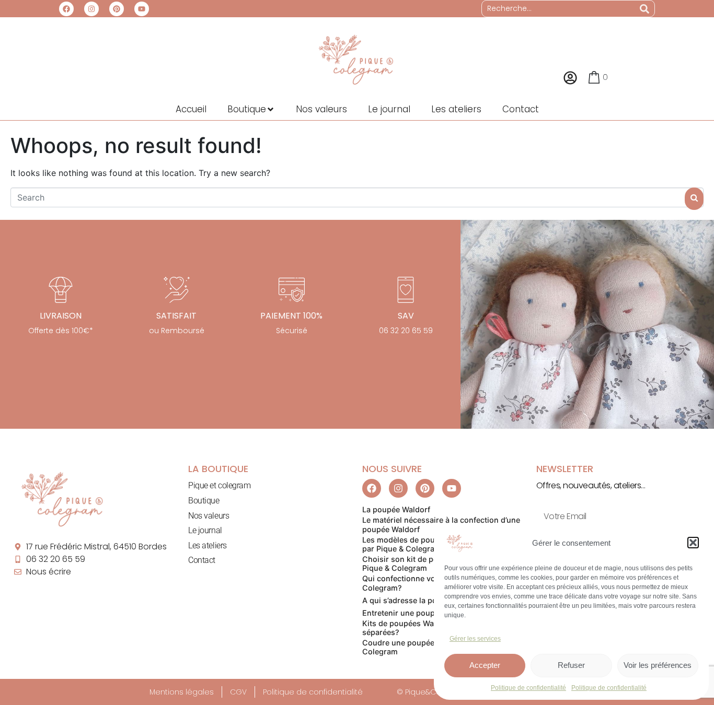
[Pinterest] (116, 9)
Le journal (205, 530)
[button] (693, 542)
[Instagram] (91, 9)
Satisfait (176, 316)
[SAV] (406, 290)
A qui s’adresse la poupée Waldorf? (425, 600)
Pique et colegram (219, 485)
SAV (406, 316)
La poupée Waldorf (396, 509)
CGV (238, 692)
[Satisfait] (177, 290)
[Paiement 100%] (292, 290)
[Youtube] (141, 9)
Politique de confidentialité (528, 687)
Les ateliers (207, 545)
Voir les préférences (658, 665)
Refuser (571, 665)
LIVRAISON (61, 316)
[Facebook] (66, 9)
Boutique (203, 501)
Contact (201, 560)
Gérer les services (475, 638)
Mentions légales (181, 692)
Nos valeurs (208, 516)
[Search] (644, 9)
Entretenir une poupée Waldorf (418, 612)
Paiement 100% (291, 316)
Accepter (484, 665)
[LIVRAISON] (61, 290)
